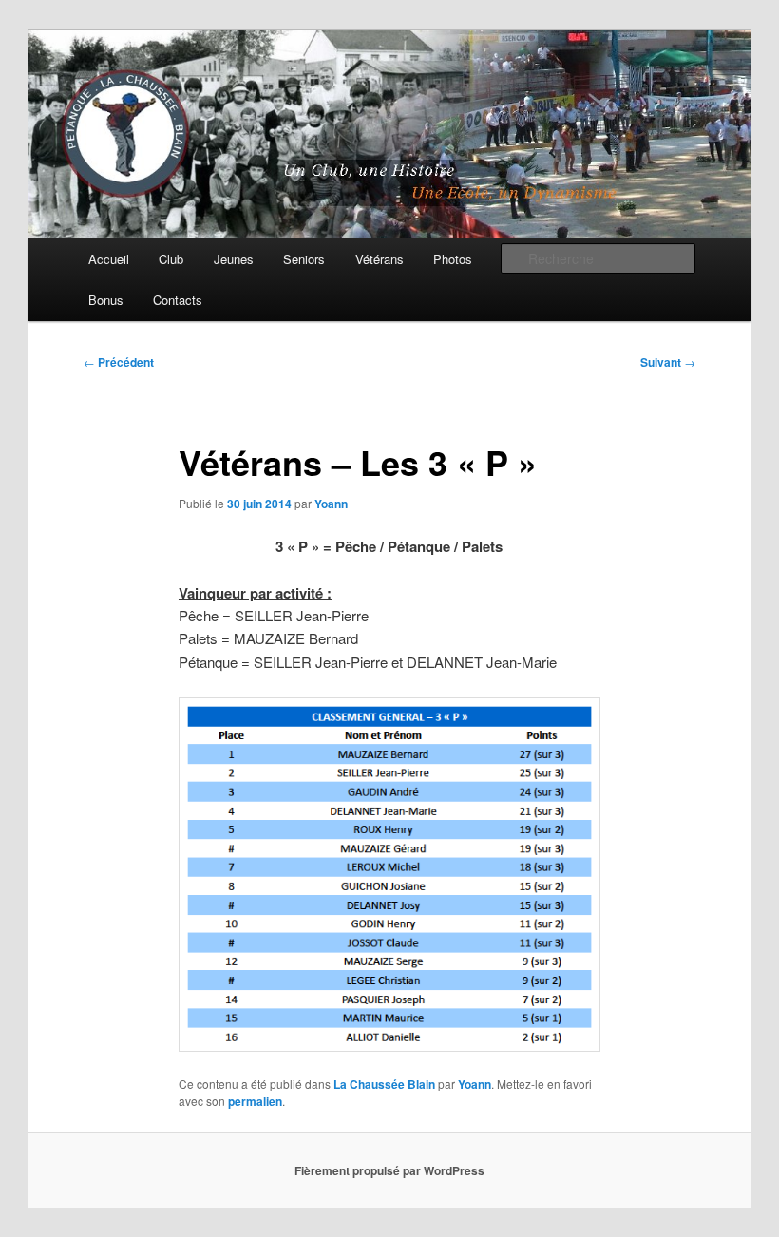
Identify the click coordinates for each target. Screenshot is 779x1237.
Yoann (331, 503)
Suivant (667, 362)
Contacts (177, 300)
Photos (452, 259)
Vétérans (379, 259)
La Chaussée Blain (384, 1084)
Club (171, 259)
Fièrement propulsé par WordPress (389, 1170)
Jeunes (234, 259)
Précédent (119, 362)
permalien (255, 1101)
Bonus (106, 300)
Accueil (108, 259)
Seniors (304, 259)
